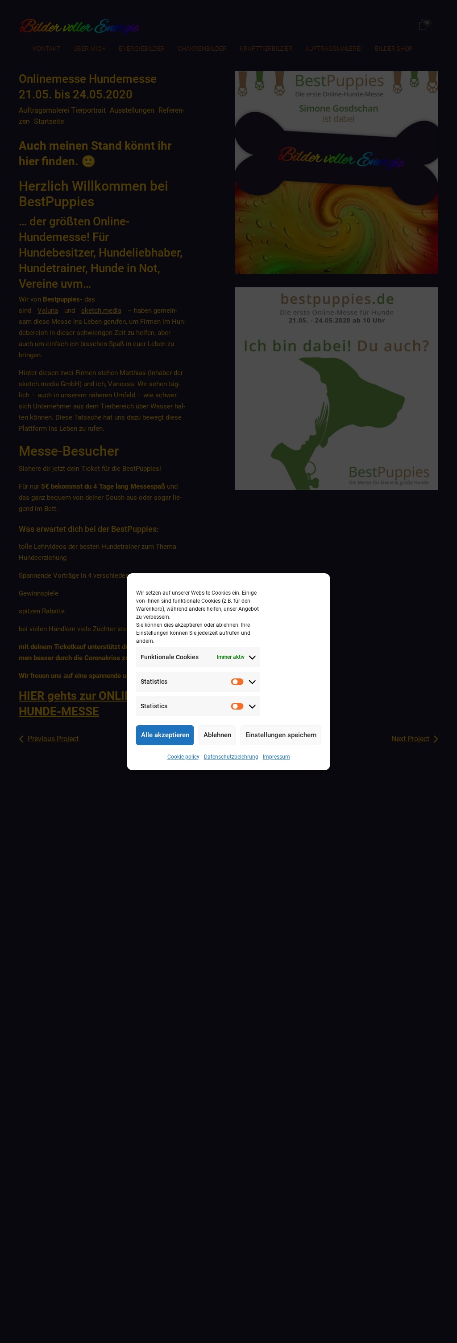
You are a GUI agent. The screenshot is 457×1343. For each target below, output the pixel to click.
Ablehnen (217, 735)
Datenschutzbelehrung (231, 757)
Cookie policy (183, 757)
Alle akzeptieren (165, 735)
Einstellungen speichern (280, 735)
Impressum (276, 757)
